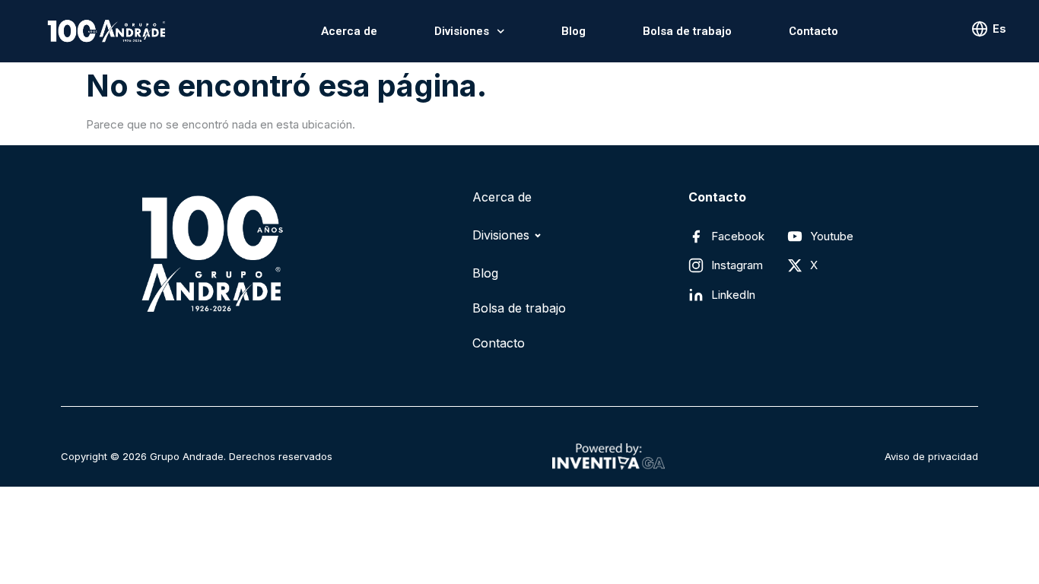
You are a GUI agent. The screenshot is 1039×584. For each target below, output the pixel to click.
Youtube (831, 236)
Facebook (737, 236)
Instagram (737, 265)
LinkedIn (733, 294)
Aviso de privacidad (931, 456)
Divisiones (461, 31)
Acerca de (349, 31)
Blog (573, 31)
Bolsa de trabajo (687, 31)
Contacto (813, 31)
